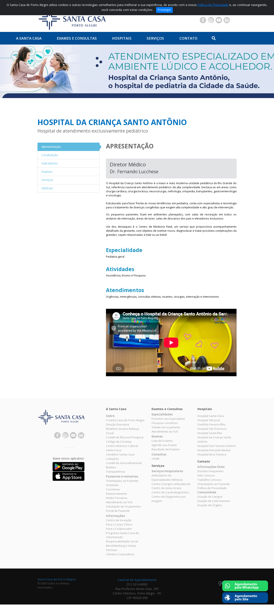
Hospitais (121, 38)
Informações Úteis (211, 467)
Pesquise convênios (165, 423)
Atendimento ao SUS (119, 502)
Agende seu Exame (164, 445)
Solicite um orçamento (166, 427)
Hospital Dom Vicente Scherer (216, 446)
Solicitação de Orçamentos (123, 506)
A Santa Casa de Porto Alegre (125, 420)
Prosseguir (164, 10)
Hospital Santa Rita (209, 433)
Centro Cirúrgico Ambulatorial (171, 484)
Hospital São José (208, 420)
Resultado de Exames (166, 449)
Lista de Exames (162, 441)
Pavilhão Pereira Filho (211, 424)
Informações (115, 516)
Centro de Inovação (119, 520)
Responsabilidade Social (122, 541)
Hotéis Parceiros (116, 498)
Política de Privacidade (212, 5)
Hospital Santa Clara (210, 416)
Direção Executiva (117, 424)
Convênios (113, 489)
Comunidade (206, 492)
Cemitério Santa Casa (120, 454)
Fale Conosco (206, 475)
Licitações (112, 459)
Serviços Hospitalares (167, 471)
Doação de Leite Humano (213, 501)
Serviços (155, 38)
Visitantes (112, 485)
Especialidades (162, 414)
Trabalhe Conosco (209, 480)
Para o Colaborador (119, 529)
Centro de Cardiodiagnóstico (170, 492)
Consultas (159, 454)
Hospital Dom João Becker (214, 450)
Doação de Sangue (209, 497)
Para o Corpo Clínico (119, 524)
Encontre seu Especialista (168, 419)
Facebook (203, 20)
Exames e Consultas (77, 38)
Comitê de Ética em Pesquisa (124, 437)
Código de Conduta (118, 441)
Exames (157, 436)
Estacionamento (116, 494)
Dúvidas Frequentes (210, 471)
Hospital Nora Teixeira (211, 454)
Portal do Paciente (118, 511)
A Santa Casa (29, 38)
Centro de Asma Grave (166, 488)
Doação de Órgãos (209, 505)
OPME (155, 459)
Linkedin (226, 20)
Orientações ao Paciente (122, 481)
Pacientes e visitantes (122, 476)
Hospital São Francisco (212, 429)
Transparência (115, 471)
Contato (188, 38)
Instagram (211, 20)
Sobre (110, 416)
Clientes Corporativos (120, 554)
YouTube (219, 20)
